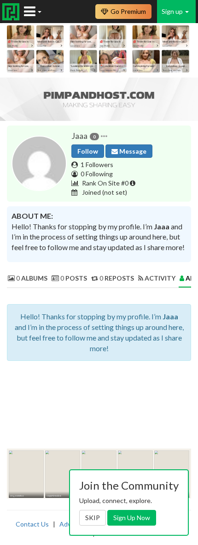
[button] (104, 136)
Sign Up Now (131, 517)
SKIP (92, 517)
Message (132, 151)
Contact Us (32, 524)
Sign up (173, 11)
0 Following (97, 174)
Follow (87, 151)
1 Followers (97, 164)
